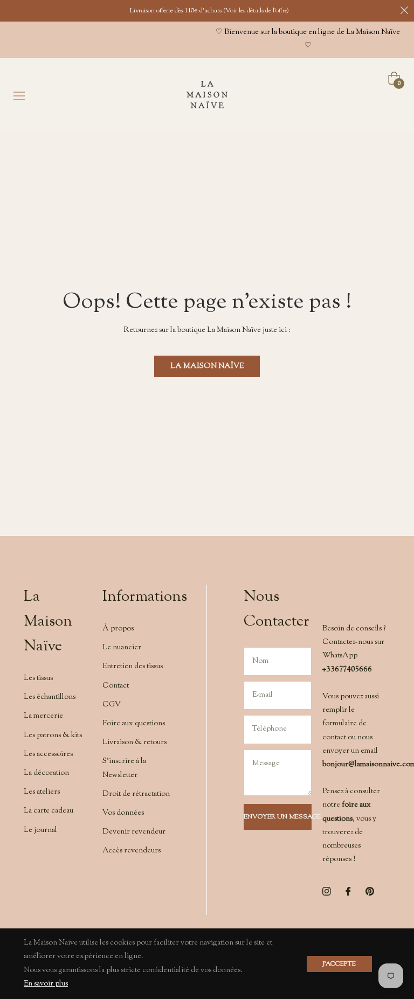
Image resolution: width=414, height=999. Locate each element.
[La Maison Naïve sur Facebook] (348, 891)
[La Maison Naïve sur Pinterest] (369, 891)
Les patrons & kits (53, 735)
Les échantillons (49, 697)
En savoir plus (46, 984)
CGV (111, 704)
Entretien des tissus (132, 666)
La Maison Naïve (207, 366)
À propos (118, 628)
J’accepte (339, 964)
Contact (115, 686)
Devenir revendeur (133, 832)
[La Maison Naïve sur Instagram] (326, 891)
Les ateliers (42, 792)
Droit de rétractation (136, 794)
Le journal (40, 830)
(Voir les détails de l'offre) (256, 11)
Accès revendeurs (131, 850)
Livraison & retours (134, 742)
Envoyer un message (278, 817)
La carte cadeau (48, 811)
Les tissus (38, 678)
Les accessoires (48, 754)
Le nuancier (121, 647)
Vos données (123, 813)
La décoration (46, 773)
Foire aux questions (133, 723)
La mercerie (43, 716)
